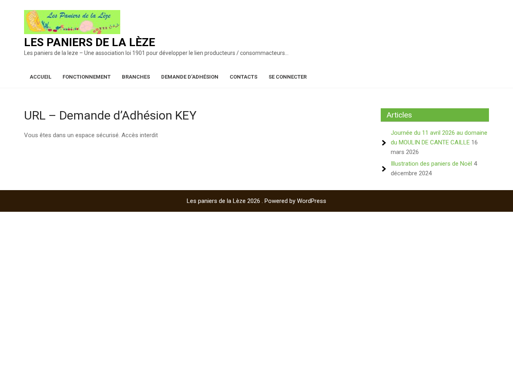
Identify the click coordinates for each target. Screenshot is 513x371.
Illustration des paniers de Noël (431, 163)
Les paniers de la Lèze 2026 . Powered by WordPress (256, 201)
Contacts (243, 77)
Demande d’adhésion (189, 77)
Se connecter (288, 77)
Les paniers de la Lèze (89, 42)
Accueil (40, 77)
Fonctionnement (87, 77)
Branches (136, 77)
